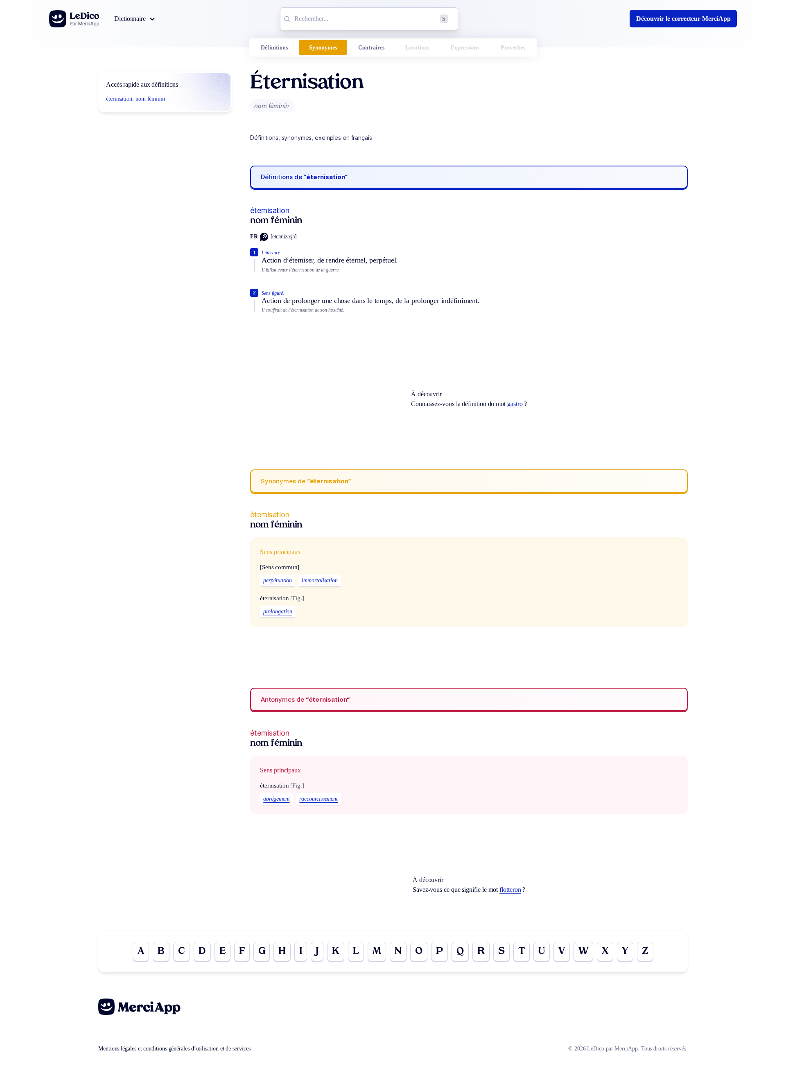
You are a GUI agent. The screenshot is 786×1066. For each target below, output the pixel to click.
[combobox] (369, 18)
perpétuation (277, 580)
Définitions (274, 48)
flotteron (510, 889)
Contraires (371, 48)
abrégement (276, 799)
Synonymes (323, 48)
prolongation (277, 611)
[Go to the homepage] (74, 18)
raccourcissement (318, 799)
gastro (515, 403)
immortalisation (320, 580)
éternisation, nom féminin (135, 99)
